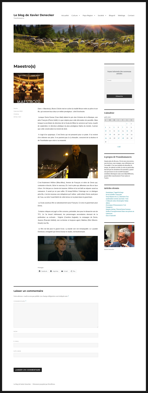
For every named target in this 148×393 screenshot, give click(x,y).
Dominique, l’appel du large (114, 192)
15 (127, 131)
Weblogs (121, 15)
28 (123, 138)
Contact (131, 15)
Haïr (19, 117)
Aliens (108, 203)
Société (101, 15)
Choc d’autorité (111, 216)
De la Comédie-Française (114, 194)
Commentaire (20, 301)
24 (106, 138)
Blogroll (112, 15)
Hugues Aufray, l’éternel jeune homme (118, 209)
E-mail (16, 341)
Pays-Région (88, 15)
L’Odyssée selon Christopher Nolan (117, 201)
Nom (15, 331)
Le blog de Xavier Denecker (34, 15)
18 (110, 134)
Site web (17, 351)
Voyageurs (109, 207)
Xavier (16, 108)
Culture (74, 15)
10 (105, 131)
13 (118, 131)
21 (123, 134)
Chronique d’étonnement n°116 (116, 205)
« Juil (118, 147)
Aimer (16, 117)
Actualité (65, 15)
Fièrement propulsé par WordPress (44, 384)
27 (119, 138)
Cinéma (16, 114)
